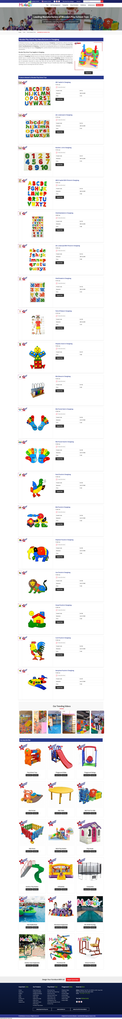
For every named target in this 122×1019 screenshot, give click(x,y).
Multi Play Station (37, 1002)
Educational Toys (51, 998)
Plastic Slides (65, 998)
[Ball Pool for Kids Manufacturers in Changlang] (90, 795)
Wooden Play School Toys (53, 992)
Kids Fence (35, 1000)
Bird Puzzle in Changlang (62, 507)
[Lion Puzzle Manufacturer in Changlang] (37, 586)
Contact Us (21, 998)
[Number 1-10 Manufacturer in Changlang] (37, 161)
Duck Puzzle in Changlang (63, 474)
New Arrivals (100, 5)
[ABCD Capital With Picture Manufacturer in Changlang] (37, 194)
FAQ (20, 995)
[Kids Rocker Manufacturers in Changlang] (32, 795)
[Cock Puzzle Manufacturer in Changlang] (37, 651)
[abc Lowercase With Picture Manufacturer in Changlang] (37, 259)
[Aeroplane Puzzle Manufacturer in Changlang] (37, 684)
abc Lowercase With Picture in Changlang (67, 245)
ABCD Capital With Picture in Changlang (67, 180)
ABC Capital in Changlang (63, 82)
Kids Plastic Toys (51, 997)
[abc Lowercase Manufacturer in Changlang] (37, 128)
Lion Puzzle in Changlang (62, 572)
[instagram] (59, 1)
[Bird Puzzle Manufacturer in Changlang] (37, 521)
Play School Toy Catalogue (68, 1)
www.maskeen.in (61, 1009)
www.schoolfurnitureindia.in (80, 1009)
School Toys (50, 1003)
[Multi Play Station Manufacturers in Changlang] (61, 833)
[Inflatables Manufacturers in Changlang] (61, 871)
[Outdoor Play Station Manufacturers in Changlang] (32, 871)
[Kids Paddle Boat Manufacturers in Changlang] (32, 909)
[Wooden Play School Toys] (88, 56)
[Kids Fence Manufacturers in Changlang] (32, 833)
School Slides (65, 995)
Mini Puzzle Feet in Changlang (64, 409)
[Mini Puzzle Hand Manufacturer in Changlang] (37, 455)
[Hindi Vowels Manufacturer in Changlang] (37, 292)
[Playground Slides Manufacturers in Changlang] (61, 757)
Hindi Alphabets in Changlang (64, 213)
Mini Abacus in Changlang (63, 376)
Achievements (91, 5)
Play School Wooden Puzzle (54, 1002)
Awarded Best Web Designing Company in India (86, 1016)
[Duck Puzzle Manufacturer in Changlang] (37, 488)
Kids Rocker (36, 995)
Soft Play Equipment (55, 5)
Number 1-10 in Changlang (63, 147)
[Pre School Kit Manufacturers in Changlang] (61, 947)
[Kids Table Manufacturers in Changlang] (61, 795)
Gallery (20, 993)
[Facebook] (54, 1)
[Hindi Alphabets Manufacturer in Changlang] (37, 226)
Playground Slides (37, 992)
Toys (47, 5)
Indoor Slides (65, 1000)
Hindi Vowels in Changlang (63, 278)
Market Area (21, 1002)
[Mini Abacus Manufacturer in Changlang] (37, 390)
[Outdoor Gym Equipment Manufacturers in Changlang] (32, 947)
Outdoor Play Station (38, 1005)
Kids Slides (64, 992)
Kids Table (35, 997)
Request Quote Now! (73, 979)
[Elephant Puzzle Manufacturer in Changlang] (37, 553)
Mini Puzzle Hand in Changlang (64, 442)
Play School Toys (31, 32)
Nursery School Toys (52, 995)
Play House (35, 1003)
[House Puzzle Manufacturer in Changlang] (37, 619)
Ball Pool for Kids (37, 998)
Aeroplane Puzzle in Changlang (64, 670)
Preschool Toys (51, 990)
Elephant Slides (65, 990)
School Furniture (74, 5)
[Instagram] (25, 722)
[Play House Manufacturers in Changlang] (90, 833)
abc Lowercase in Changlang (63, 115)
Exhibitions (83, 5)
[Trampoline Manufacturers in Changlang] (90, 871)
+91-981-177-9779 (35, 1)
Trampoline (65, 5)
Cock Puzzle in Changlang (63, 638)
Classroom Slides (66, 997)
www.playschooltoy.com (42, 1009)
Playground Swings (37, 993)
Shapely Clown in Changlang (63, 343)
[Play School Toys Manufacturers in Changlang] (32, 757)
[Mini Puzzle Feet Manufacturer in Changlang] (37, 422)
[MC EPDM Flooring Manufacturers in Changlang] (90, 909)
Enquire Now (60, 99)
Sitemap (21, 1000)
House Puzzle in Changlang (63, 605)
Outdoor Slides (65, 993)
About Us (78, 1)
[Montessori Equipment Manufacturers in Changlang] (61, 909)
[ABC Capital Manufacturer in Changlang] (37, 96)
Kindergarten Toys (52, 1000)
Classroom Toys (51, 993)
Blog (20, 997)
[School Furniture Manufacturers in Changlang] (90, 947)
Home (20, 32)
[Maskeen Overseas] (25, 4)
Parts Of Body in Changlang (63, 311)
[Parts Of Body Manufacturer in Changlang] (37, 324)
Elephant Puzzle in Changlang (64, 540)
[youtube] (57, 1)
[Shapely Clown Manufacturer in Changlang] (37, 357)
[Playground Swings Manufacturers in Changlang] (90, 757)
